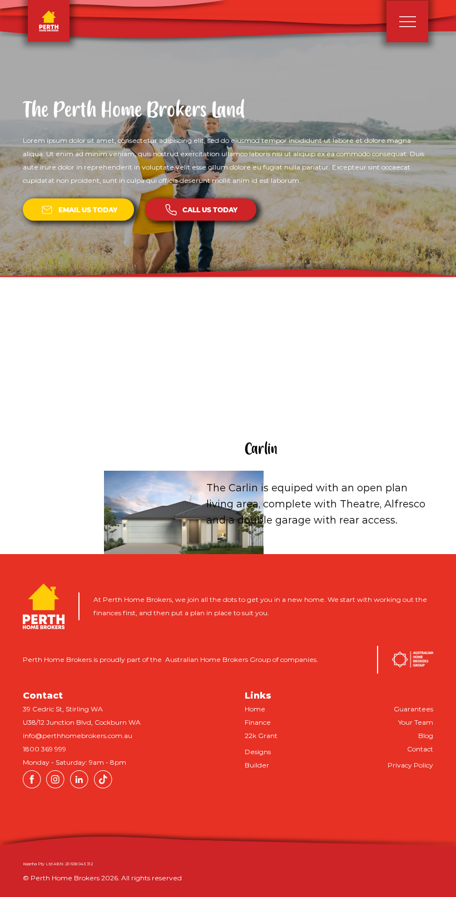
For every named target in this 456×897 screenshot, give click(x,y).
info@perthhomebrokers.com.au (77, 735)
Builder (257, 765)
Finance (258, 722)
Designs (258, 751)
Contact (420, 749)
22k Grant (261, 735)
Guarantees (413, 709)
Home (255, 709)
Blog (425, 735)
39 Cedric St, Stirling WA (63, 709)
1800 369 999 (44, 749)
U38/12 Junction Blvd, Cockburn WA (82, 722)
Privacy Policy (410, 765)
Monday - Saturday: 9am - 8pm (74, 762)
